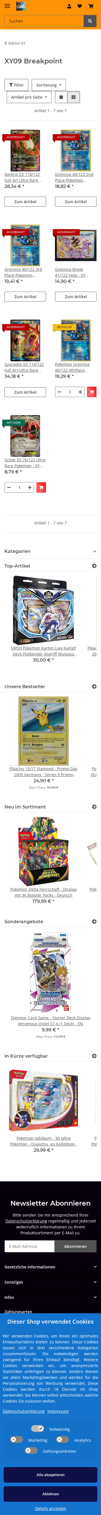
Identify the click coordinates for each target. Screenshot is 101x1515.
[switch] (37, 1428)
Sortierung (46, 85)
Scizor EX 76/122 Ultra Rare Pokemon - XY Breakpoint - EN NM (24, 463)
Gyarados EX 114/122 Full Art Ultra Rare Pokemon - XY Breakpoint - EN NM (24, 367)
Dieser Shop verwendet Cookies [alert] (50, 1321)
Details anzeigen (50, 1508)
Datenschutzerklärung (26, 1221)
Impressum (58, 1411)
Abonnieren (75, 1246)
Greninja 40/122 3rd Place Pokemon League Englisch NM (23, 272)
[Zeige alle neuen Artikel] (94, 807)
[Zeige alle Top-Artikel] (94, 566)
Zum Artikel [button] (25, 201)
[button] (69, 6)
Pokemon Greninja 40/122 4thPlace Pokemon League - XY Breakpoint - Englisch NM (75, 367)
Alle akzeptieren (50, 1474)
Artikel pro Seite (26, 97)
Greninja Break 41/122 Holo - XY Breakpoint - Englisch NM (75, 272)
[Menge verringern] (59, 392)
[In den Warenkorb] (92, 392)
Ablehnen (50, 1493)
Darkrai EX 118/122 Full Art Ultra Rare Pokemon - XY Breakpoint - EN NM (23, 177)
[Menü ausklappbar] (7, 3)
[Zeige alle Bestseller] (94, 686)
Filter (18, 85)
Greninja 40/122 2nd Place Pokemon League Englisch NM (74, 177)
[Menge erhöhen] (80, 392)
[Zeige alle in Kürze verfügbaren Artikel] (94, 1056)
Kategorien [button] (17, 551)
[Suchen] (90, 21)
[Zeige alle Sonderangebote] (94, 921)
